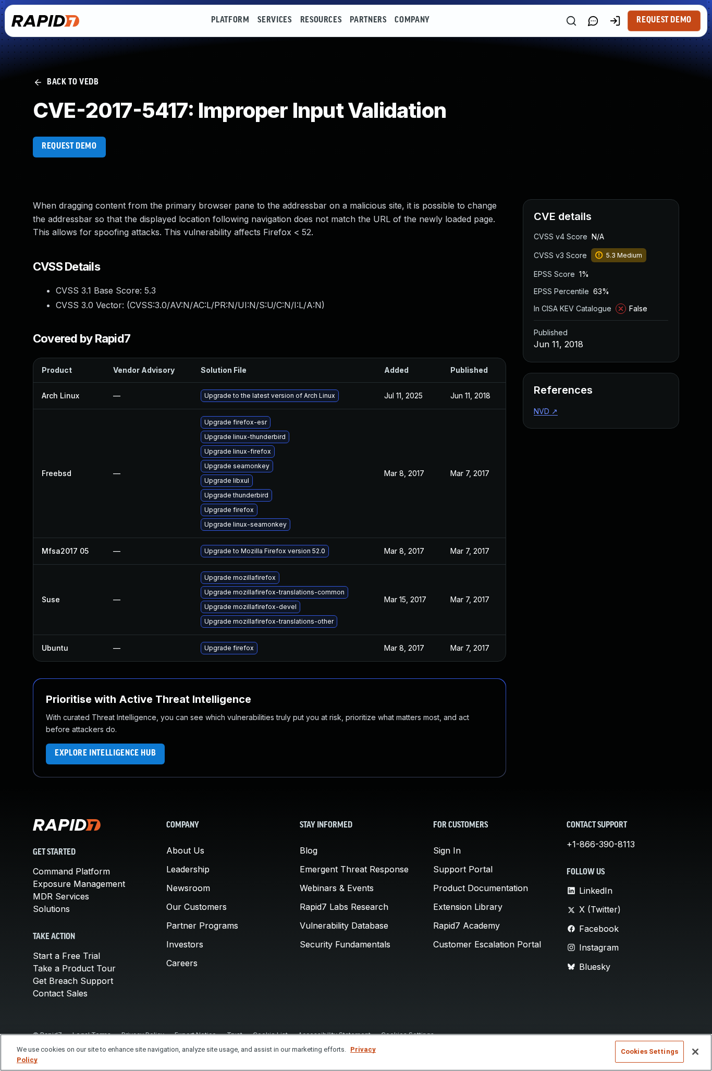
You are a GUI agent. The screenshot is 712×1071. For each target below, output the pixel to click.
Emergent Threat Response (354, 869)
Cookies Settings (649, 1051)
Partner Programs (202, 925)
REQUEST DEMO (69, 146)
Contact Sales (60, 993)
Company (412, 20)
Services (274, 20)
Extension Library (467, 907)
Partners (368, 20)
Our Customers (196, 907)
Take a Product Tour (74, 968)
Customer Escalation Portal (487, 944)
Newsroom (188, 888)
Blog (308, 850)
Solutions (51, 909)
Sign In (447, 850)
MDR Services (61, 896)
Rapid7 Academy (466, 925)
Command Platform (71, 871)
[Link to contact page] (593, 20)
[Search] (571, 20)
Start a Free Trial (66, 956)
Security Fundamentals (345, 944)
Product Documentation (480, 888)
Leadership (188, 869)
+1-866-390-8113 (601, 844)
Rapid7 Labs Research (344, 907)
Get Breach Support (73, 981)
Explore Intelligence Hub (105, 753)
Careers (182, 963)
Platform (230, 20)
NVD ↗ (546, 411)
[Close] (695, 1051)
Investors (184, 944)
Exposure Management (79, 884)
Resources (321, 20)
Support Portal (463, 869)
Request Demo (664, 20)
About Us (185, 850)
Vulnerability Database (344, 925)
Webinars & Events (337, 888)
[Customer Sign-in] (615, 20)
